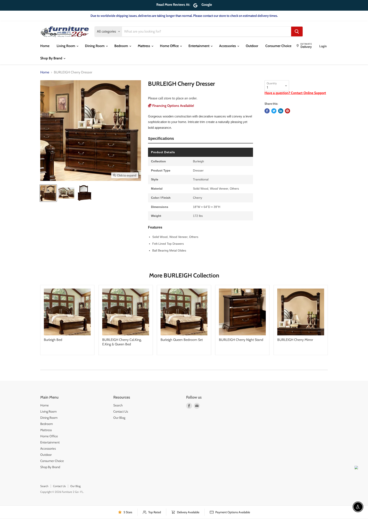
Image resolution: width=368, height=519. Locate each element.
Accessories (228, 46)
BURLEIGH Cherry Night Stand (241, 340)
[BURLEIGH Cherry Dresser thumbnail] (48, 193)
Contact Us (120, 411)
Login (323, 46)
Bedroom (121, 46)
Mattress (144, 46)
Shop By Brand (51, 58)
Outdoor (252, 46)
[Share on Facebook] (267, 110)
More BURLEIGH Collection (184, 275)
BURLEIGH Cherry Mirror (295, 340)
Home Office (170, 46)
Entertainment (199, 46)
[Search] (297, 31)
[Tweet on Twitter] (273, 110)
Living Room (66, 46)
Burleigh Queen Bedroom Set (182, 340)
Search (118, 405)
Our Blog (119, 418)
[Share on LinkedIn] (280, 110)
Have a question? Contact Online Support (295, 93)
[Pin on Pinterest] (287, 110)
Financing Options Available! (172, 106)
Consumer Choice (278, 46)
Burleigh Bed (53, 340)
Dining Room (95, 46)
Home (44, 46)
